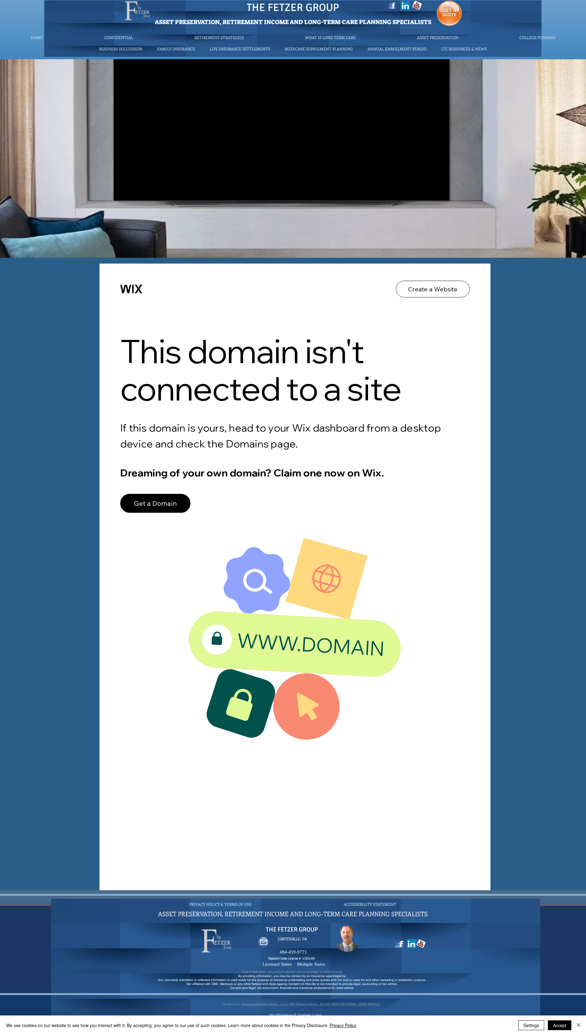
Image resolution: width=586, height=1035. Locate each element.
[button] (464, 48)
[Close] (578, 1025)
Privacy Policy (343, 1025)
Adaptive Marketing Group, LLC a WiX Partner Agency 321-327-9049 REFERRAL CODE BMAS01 (310, 1004)
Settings (531, 1025)
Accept (559, 1025)
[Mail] (264, 942)
